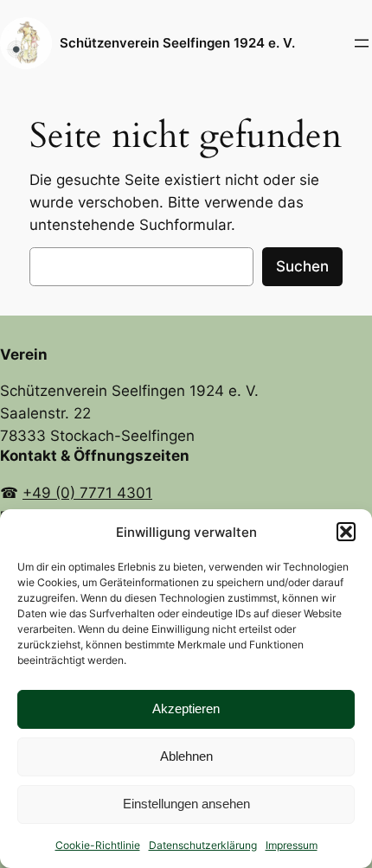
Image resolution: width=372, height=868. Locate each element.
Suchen (302, 266)
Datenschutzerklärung (203, 845)
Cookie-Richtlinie (97, 845)
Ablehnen (186, 756)
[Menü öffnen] (361, 43)
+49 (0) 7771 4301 (87, 492)
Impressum (291, 845)
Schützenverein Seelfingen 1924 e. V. (177, 43)
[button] (346, 531)
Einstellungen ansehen (186, 803)
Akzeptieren (186, 708)
